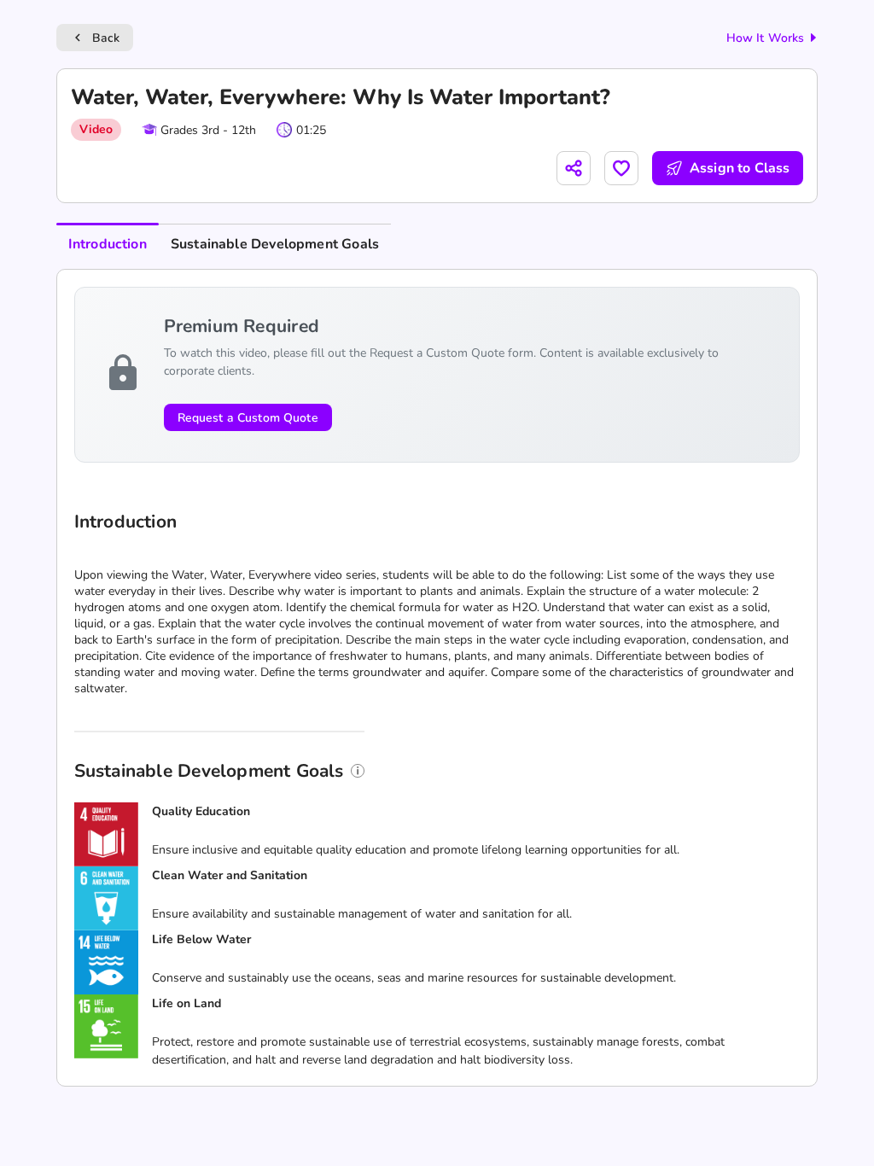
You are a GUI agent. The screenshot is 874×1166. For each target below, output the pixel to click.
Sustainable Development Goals (275, 244)
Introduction (107, 244)
